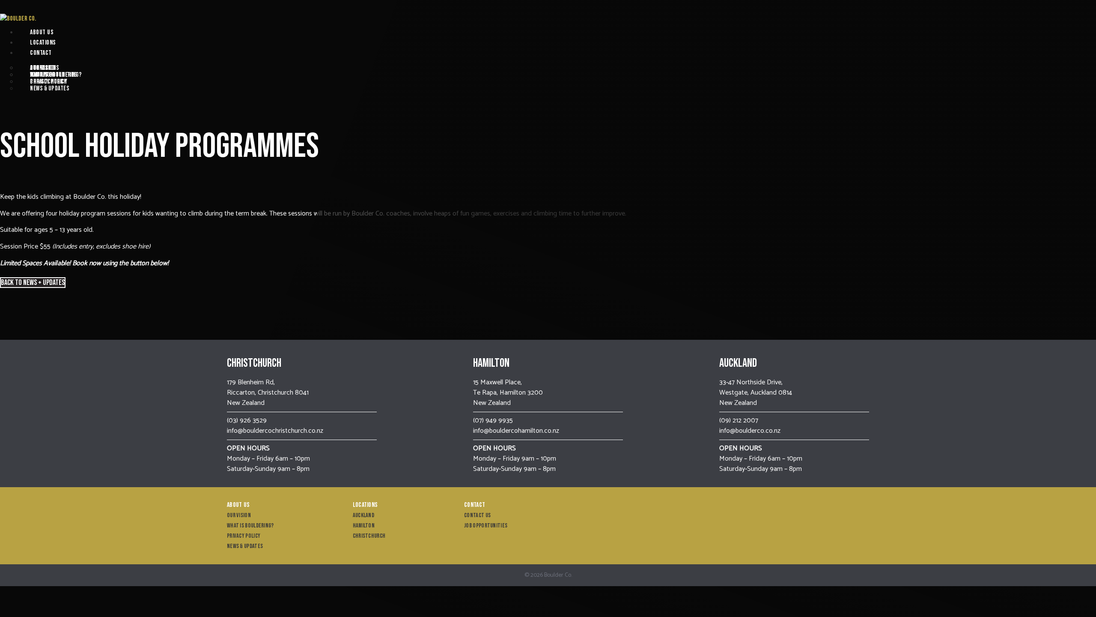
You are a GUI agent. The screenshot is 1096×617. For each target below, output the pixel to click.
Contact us (44, 68)
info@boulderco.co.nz (749, 431)
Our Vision (239, 515)
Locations (43, 43)
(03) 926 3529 (247, 420)
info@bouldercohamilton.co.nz (516, 431)
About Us (42, 32)
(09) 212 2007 (738, 420)
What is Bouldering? (250, 525)
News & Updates (49, 88)
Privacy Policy (243, 535)
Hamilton (364, 525)
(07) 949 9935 (493, 420)
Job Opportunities (53, 75)
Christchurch (48, 82)
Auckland (363, 515)
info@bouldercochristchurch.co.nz (275, 431)
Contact (41, 53)
